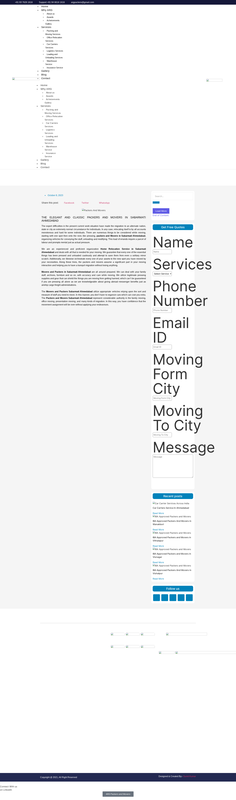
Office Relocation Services (53, 39)
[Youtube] (189, 597)
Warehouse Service (51, 62)
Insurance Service (55, 67)
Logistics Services (55, 51)
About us (51, 14)
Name (173, 242)
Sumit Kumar (189, 776)
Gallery (45, 71)
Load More (161, 211)
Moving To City (178, 418)
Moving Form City (178, 374)
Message (184, 447)
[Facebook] (164, 597)
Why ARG (47, 10)
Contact (45, 78)
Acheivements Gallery (52, 22)
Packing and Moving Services (52, 32)
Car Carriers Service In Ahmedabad (171, 507)
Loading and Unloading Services (54, 56)
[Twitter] (172, 597)
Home (44, 6)
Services (46, 27)
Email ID (171, 330)
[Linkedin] (156, 597)
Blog (43, 74)
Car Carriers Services (51, 46)
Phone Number (180, 293)
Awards (50, 17)
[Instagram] (181, 597)
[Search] (156, 202)
